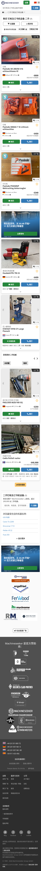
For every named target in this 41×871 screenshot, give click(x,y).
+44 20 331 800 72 (14, 743)
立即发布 (20, 234)
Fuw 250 (6, 535)
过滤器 (12, 24)
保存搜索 (21, 485)
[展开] (20, 89)
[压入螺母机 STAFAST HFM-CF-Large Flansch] (20, 309)
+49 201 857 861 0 (14, 747)
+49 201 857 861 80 (14, 750)
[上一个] (3, 49)
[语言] (35, 3)
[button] (39, 3)
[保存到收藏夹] (37, 67)
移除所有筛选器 (10, 29)
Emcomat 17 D (9, 526)
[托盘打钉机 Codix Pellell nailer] (20, 439)
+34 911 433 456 (13, 753)
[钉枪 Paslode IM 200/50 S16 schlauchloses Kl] (20, 49)
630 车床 (6, 517)
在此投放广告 (21, 630)
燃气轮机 (31, 769)
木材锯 (6, 363)
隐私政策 (31, 865)
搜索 (36, 8)
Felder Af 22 (7, 530)
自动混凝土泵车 (14, 763)
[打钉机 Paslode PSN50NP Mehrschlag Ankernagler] (20, 166)
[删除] (26, 29)
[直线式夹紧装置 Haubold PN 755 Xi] (20, 253)
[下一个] (38, 49)
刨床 (25, 363)
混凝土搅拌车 (27, 763)
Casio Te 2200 (8, 522)
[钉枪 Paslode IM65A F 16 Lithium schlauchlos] (20, 107)
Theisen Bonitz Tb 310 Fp (16, 769)
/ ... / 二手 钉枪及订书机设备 (14, 12)
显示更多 (21, 538)
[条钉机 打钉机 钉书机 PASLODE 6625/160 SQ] (20, 383)
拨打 (30, 82)
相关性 (30, 24)
